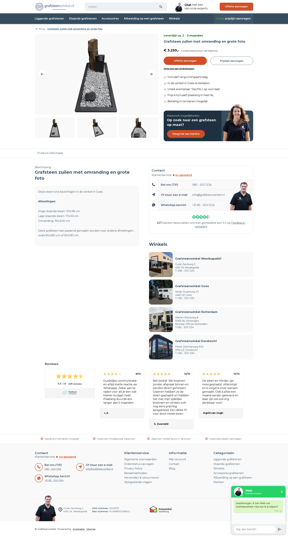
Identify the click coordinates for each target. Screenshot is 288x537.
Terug (41, 28)
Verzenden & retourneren (141, 477)
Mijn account (177, 459)
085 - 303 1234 (202, 184)
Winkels (174, 18)
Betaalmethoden (135, 473)
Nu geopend (183, 175)
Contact (174, 464)
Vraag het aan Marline (186, 133)
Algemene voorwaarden (140, 459)
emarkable (79, 529)
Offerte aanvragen (185, 60)
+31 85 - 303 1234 (203, 205)
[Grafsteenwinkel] (55, 7)
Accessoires (110, 18)
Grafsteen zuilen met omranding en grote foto (74, 28)
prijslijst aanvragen (233, 18)
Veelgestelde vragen (138, 482)
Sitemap (91, 529)
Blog (172, 468)
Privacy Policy (133, 468)
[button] (42, 74)
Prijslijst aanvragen (232, 60)
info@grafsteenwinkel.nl (208, 194)
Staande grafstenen (83, 18)
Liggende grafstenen (49, 18)
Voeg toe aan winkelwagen (179, 68)
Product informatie (50, 153)
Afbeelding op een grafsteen (144, 18)
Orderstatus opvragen (139, 464)
